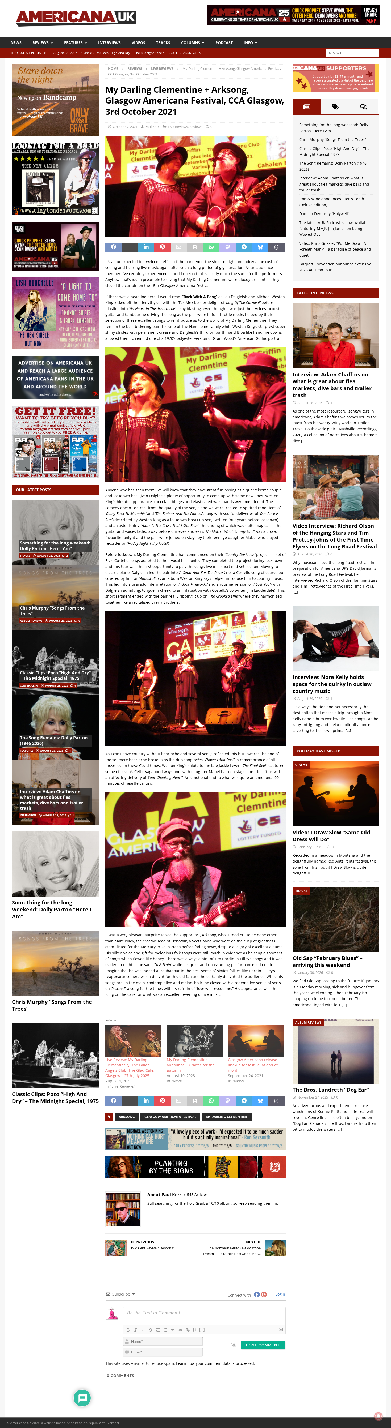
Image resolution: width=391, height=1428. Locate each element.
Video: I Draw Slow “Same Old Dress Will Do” (331, 836)
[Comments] (364, 106)
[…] (304, 440)
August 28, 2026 (48, 556)
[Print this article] (195, 247)
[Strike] (150, 1330)
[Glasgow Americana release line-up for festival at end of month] (256, 1041)
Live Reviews (178, 126)
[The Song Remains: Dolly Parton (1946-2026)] (55, 727)
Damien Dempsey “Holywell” (324, 213)
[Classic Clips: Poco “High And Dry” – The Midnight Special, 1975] (55, 662)
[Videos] (336, 793)
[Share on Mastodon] (227, 247)
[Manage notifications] (378, 1416)
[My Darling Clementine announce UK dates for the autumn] (195, 1041)
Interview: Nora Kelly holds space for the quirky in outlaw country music (332, 684)
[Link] (188, 1330)
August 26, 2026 (309, 554)
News (16, 42)
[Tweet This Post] (130, 247)
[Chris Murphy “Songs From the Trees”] (55, 597)
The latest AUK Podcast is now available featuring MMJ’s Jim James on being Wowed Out (334, 228)
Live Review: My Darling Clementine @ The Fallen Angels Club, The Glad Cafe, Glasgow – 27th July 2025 (129, 1067)
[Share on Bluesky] (260, 247)
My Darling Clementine (227, 1116)
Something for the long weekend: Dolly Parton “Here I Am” (55, 545)
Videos (138, 42)
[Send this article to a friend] (179, 247)
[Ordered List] (158, 1330)
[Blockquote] (173, 1330)
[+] (202, 1330)
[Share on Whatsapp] (211, 247)
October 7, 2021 (125, 126)
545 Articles (197, 1194)
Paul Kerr (152, 126)
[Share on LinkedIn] (146, 247)
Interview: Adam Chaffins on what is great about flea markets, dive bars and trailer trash (51, 800)
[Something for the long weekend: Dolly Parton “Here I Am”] (55, 532)
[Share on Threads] (276, 247)
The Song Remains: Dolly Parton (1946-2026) (54, 740)
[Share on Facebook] (113, 247)
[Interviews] (336, 335)
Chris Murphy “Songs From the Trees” (52, 610)
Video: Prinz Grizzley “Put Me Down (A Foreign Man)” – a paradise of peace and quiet (335, 249)
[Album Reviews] (336, 1051)
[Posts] (307, 106)
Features (73, 42)
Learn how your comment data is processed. (215, 1363)
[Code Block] (180, 1330)
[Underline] (143, 1330)
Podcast (224, 42)
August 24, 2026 (309, 698)
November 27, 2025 (312, 1097)
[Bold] (128, 1330)
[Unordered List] (165, 1330)
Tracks (163, 42)
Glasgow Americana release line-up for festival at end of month (253, 1065)
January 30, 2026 (310, 972)
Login (279, 1294)
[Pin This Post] (162, 247)
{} (195, 1330)
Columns (190, 42)
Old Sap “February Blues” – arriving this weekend (328, 961)
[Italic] (135, 1330)
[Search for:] (352, 52)
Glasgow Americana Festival (170, 1116)
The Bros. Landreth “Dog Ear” (331, 1089)
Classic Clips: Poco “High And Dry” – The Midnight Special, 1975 (55, 675)
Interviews (109, 42)
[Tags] (335, 106)
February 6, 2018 (310, 846)
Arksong (127, 1116)
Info (248, 42)
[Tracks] (336, 919)
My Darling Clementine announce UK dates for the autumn (191, 1065)
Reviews (40, 42)
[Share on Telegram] (244, 247)
